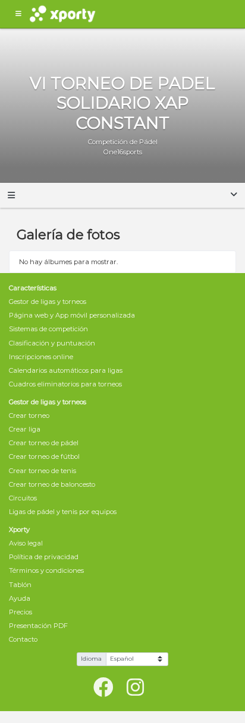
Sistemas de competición (48, 329)
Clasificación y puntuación (52, 343)
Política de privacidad (43, 557)
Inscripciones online (41, 357)
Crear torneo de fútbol (44, 456)
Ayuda (19, 598)
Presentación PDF (38, 625)
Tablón (20, 585)
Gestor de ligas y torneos (47, 301)
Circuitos (23, 498)
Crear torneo (29, 415)
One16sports (122, 152)
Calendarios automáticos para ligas (65, 370)
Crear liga (24, 429)
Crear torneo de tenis (42, 471)
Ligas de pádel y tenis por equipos (63, 512)
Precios (20, 612)
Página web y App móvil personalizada (72, 315)
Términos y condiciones (46, 570)
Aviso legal (26, 543)
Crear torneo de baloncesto (52, 484)
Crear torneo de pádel (43, 443)
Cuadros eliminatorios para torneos (65, 384)
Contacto (23, 639)
